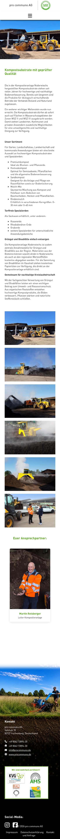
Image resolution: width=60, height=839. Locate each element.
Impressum (12, 832)
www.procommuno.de (20, 754)
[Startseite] (30, 5)
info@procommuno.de (20, 750)
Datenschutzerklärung (32, 832)
